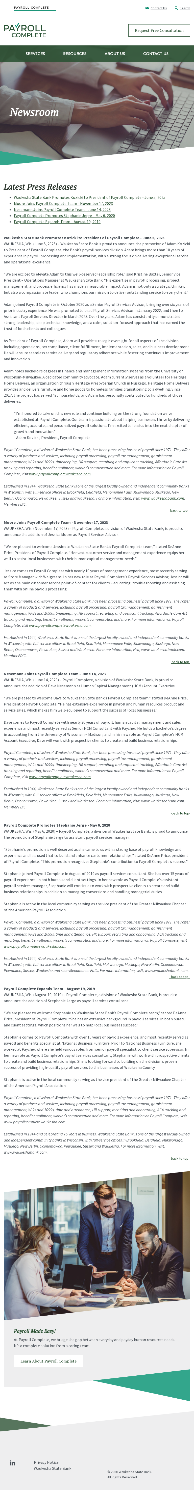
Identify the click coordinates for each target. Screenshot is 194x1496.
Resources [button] (74, 53)
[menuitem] (44, 7)
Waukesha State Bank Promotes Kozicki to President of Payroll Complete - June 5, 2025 (89, 197)
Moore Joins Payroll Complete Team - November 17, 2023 (63, 203)
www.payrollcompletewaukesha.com (60, 473)
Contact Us (155, 53)
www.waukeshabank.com (162, 498)
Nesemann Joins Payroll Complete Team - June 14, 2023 (62, 209)
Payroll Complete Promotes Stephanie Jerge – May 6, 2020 (64, 215)
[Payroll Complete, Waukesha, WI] (25, 30)
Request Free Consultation (159, 30)
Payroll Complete (31, 7)
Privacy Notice (46, 1462)
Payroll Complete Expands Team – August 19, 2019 (57, 221)
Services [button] (35, 53)
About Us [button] (115, 53)
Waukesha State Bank (52, 1468)
